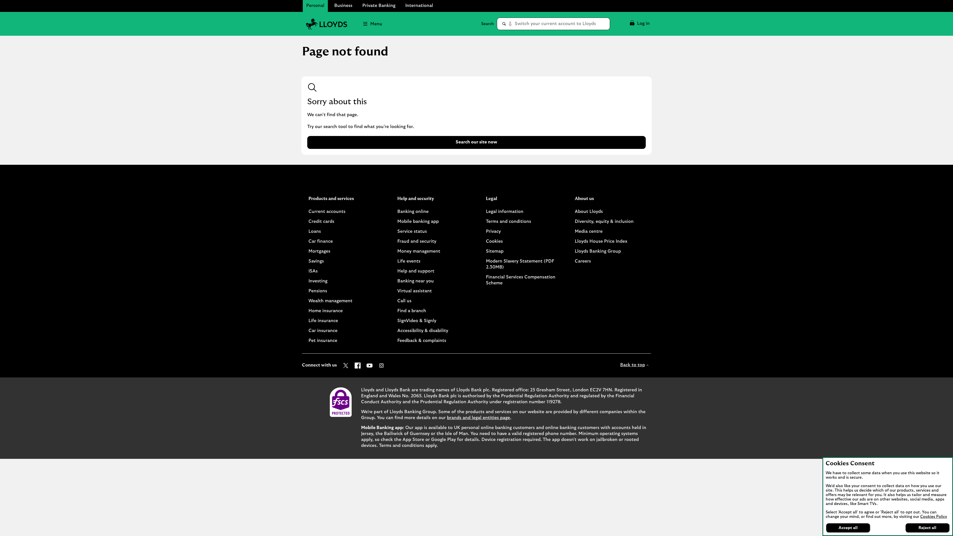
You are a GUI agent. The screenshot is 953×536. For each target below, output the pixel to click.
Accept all (848, 528)
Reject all (927, 528)
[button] (639, 24)
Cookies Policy (933, 517)
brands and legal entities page (478, 418)
